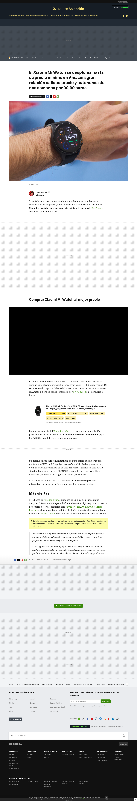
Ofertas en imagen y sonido (62, 16)
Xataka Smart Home (13, 764)
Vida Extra (30, 757)
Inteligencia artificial (57, 707)
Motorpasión (83, 754)
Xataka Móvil (13, 757)
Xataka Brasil (13, 784)
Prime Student (48, 513)
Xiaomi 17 (88, 58)
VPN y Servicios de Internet (37, 16)
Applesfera (12, 760)
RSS (104, 718)
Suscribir (105, 701)
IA (101, 58)
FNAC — (70, 418)
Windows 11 (54, 711)
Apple (11, 707)
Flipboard (54, 96)
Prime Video (73, 506)
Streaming (13, 699)
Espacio (53, 699)
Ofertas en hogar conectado (86, 16)
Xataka (11, 754)
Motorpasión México (83, 782)
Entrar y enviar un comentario (70, 606)
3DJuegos (30, 754)
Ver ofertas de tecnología (62, 560)
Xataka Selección (68, 8)
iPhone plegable (47, 684)
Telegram (127, 16)
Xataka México (14, 781)
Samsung (33, 707)
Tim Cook (35, 58)
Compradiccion (102, 760)
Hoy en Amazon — (56, 413)
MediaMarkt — (97, 413)
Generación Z (56, 58)
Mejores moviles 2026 (31, 684)
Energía (32, 703)
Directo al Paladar (68, 754)
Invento (66, 58)
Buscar (124, 736)
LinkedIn (113, 718)
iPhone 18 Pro (100, 684)
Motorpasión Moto (85, 757)
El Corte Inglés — (55, 418)
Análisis (32, 699)
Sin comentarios (38, 97)
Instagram (96, 718)
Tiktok (117, 718)
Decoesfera (101, 757)
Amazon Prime (51, 499)
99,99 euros (97, 208)
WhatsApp (79, 718)
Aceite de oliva (77, 58)
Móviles (12, 703)
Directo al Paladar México (68, 782)
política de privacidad (99, 706)
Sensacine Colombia (47, 785)
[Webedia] (123, 1)
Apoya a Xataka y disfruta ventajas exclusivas (106, 726)
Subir (122, 744)
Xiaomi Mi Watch (62, 431)
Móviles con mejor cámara (83, 684)
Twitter (51, 96)
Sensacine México (50, 781)
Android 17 (59, 684)
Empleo (32, 711)
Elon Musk (45, 58)
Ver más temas (15, 719)
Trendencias (101, 754)
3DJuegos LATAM (32, 781)
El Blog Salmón (119, 754)
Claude (68, 684)
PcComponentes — (77, 413)
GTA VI (96, 58)
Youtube (92, 718)
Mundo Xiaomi (14, 768)
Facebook (123, 16)
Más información (84, 799)
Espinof (46, 757)
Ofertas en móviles (16, 16)
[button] (42, 192)
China (27, 58)
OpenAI (107, 58)
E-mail (58, 96)
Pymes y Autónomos (118, 758)
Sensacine (47, 754)
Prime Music (88, 506)
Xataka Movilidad (56, 703)
